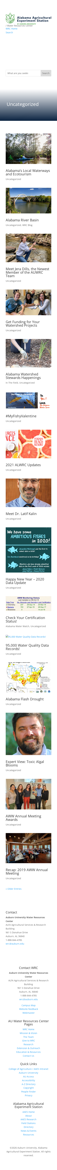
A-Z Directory (28, 1084)
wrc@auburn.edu (15, 943)
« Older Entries (14, 888)
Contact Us (28, 1055)
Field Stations (28, 1123)
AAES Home (28, 1111)
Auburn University (28, 1072)
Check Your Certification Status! (25, 619)
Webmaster (28, 1012)
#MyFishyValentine (21, 416)
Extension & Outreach (28, 1048)
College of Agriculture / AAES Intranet (28, 1068)
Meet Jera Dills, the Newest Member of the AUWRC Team (27, 272)
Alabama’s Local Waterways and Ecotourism (28, 172)
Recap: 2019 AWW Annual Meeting (27, 871)
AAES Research (28, 1119)
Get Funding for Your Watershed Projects (23, 323)
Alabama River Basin (22, 220)
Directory (28, 1126)
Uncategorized (13, 179)
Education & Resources (28, 1051)
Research (28, 1044)
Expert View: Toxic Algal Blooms (25, 763)
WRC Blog (27, 225)
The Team (28, 1036)
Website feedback (28, 1008)
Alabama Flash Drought (25, 699)
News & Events (28, 1130)
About (28, 1115)
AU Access (28, 1076)
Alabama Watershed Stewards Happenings (23, 376)
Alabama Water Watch (17, 626)
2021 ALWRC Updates (23, 464)
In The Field (12, 382)
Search (9, 32)
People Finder (28, 1091)
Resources (28, 1134)
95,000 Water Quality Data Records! (27, 647)
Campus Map (29, 1005)
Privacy (28, 1095)
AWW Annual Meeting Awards (23, 818)
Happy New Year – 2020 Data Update (25, 581)
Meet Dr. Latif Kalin (21, 513)
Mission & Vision (28, 1033)
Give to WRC (28, 1040)
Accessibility (28, 1080)
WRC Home (11, 28)
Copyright (28, 1087)
